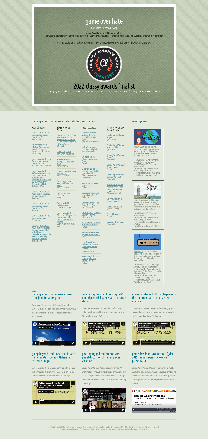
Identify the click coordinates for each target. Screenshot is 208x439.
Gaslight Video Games (114, 198)
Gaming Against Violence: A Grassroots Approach (41, 216)
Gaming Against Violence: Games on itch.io (115, 165)
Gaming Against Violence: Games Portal (115, 156)
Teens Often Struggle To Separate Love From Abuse (91, 233)
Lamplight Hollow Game (115, 221)
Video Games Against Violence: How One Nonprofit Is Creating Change (89, 135)
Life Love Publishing (138, 427)
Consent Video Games (114, 206)
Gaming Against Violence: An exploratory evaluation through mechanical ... (41, 193)
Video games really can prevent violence (90, 184)
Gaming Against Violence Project (115, 136)
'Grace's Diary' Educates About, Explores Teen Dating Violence (90, 258)
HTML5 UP (143, 429)
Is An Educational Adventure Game (90, 158)
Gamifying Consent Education (63, 194)
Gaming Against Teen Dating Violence (64, 204)
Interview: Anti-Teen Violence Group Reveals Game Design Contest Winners (90, 245)
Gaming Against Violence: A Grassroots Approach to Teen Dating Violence (41, 134)
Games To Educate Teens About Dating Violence (90, 203)
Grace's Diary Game (113, 214)
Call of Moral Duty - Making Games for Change (91, 213)
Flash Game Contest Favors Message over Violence (91, 223)
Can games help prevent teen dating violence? (90, 193)
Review (64, 151)
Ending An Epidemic (89, 146)
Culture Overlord (140, 146)
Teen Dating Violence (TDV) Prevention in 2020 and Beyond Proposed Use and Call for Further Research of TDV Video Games (66, 139)
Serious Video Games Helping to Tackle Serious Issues (65, 161)
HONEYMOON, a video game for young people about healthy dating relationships (115, 187)
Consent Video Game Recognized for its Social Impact (65, 183)
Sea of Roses (138, 200)
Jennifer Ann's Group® (113, 427)
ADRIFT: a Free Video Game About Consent (66, 172)
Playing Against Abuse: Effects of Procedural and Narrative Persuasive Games (40, 147)
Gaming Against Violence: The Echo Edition (115, 146)
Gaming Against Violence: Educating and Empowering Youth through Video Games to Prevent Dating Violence (66, 217)
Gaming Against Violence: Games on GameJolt (115, 175)
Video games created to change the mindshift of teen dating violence (90, 170)
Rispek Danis (138, 251)
